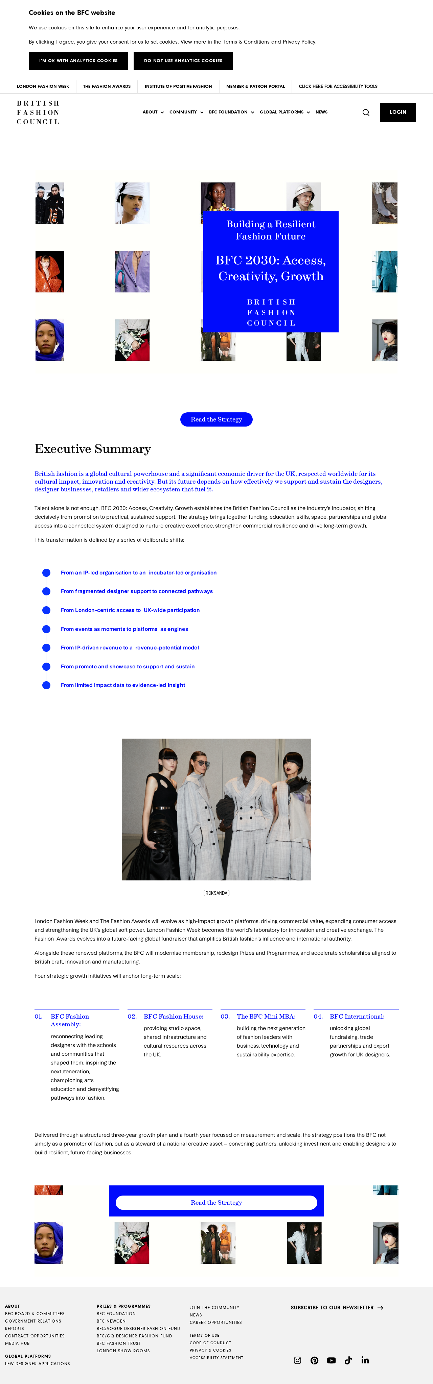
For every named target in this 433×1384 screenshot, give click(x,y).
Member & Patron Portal (255, 86)
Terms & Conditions (246, 42)
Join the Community (215, 1308)
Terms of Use (205, 1336)
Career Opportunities (216, 1323)
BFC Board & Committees (35, 1314)
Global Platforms (281, 112)
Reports (14, 1329)
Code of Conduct (210, 1343)
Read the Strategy (216, 419)
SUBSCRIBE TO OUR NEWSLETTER (332, 1308)
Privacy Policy (299, 42)
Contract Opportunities (35, 1336)
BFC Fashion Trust (119, 1343)
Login (398, 112)
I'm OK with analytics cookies (78, 61)
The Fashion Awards (107, 86)
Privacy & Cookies (210, 1351)
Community (183, 112)
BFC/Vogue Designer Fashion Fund (138, 1329)
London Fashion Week (43, 86)
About (150, 112)
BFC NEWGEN (111, 1321)
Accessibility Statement (216, 1358)
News (321, 112)
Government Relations (33, 1321)
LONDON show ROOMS (123, 1351)
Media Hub (17, 1343)
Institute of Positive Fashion (178, 86)
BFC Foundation (228, 112)
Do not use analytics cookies (183, 61)
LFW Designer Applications (37, 1364)
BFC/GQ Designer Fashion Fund (134, 1336)
